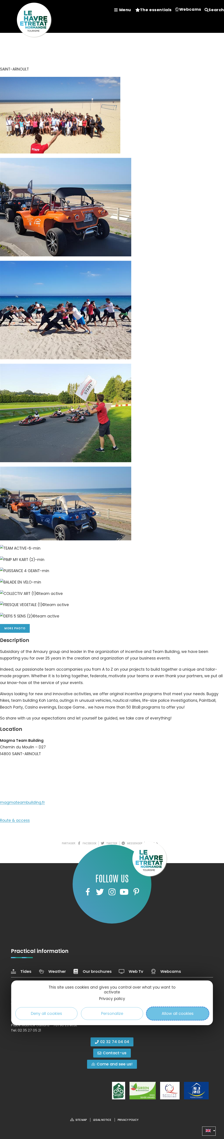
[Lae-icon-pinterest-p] (136, 892)
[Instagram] (112, 892)
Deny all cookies (46, 1013)
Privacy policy (112, 998)
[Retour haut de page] (211, 1111)
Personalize (112, 1013)
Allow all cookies (178, 1013)
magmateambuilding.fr (22, 802)
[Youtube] (124, 892)
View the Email (18, 782)
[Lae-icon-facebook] (87, 892)
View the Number (20, 767)
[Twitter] (99, 892)
